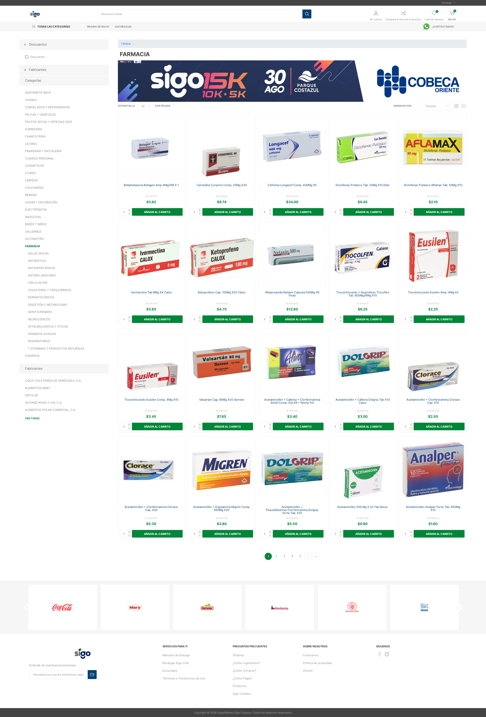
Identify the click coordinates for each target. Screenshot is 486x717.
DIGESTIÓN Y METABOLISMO (47, 304)
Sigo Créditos (242, 694)
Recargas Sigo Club (176, 663)
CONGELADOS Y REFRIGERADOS (47, 107)
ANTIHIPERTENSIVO (41, 268)
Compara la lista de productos (403, 19)
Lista (464, 106)
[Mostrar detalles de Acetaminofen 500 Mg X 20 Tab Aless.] (362, 469)
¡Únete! (308, 670)
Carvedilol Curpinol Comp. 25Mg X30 (222, 185)
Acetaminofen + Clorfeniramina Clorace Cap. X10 (433, 401)
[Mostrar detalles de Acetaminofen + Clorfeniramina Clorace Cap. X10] (433, 362)
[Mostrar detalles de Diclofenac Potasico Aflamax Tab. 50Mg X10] (433, 147)
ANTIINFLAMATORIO (42, 275)
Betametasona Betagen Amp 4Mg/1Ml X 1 (151, 185)
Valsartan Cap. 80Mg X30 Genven (221, 399)
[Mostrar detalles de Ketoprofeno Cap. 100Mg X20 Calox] (222, 255)
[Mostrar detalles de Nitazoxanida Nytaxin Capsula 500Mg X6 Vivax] (292, 255)
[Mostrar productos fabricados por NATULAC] (147, 607)
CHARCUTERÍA (35, 136)
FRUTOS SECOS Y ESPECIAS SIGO (48, 122)
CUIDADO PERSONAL (39, 158)
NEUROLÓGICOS (39, 319)
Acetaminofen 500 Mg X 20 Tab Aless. (362, 507)
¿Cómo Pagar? (242, 678)
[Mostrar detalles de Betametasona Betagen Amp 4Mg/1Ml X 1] (151, 147)
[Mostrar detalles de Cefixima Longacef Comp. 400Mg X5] (292, 147)
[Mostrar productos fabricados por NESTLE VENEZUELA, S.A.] (364, 607)
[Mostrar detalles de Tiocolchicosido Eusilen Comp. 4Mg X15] (151, 362)
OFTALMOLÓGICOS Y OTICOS (48, 326)
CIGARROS (32, 356)
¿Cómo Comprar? (244, 670)
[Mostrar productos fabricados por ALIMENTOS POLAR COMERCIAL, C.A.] (291, 607)
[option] (75, 607)
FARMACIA (32, 246)
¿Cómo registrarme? (246, 663)
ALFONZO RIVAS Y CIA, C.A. (43, 402)
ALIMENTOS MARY (37, 388)
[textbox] (199, 13)
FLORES (30, 173)
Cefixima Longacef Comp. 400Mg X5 (292, 185)
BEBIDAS (31, 195)
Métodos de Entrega (176, 655)
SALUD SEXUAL (38, 253)
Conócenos (310, 655)
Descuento (37, 57)
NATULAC (31, 395)
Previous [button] (27, 607)
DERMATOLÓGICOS (41, 297)
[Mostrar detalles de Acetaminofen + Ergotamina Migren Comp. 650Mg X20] (222, 469)
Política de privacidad (317, 663)
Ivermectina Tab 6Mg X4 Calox (151, 292)
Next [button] (458, 607)
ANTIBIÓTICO (37, 261)
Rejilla (456, 106)
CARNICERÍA (33, 129)
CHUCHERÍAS (34, 188)
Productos (240, 686)
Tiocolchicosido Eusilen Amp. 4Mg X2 (433, 292)
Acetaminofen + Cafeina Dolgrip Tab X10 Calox (362, 401)
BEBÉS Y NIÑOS (36, 224)
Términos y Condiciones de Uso (184, 678)
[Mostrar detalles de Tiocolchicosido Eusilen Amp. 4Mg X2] (433, 255)
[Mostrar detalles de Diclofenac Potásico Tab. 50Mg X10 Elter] (362, 147)
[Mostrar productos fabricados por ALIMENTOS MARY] (74, 607)
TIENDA (126, 43)
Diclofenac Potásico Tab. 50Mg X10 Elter (363, 185)
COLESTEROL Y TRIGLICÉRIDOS (49, 290)
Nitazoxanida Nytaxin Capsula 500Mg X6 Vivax (292, 294)
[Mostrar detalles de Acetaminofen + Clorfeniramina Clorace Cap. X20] (151, 469)
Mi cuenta (376, 19)
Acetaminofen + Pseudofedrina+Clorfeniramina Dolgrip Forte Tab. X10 (292, 510)
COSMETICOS (34, 165)
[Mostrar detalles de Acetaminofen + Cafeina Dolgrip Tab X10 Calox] (362, 362)
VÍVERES (31, 100)
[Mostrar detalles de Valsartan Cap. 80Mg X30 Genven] (222, 362)
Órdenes (238, 655)
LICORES (31, 144)
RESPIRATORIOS (39, 341)
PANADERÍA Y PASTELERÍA (43, 151)
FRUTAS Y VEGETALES (40, 114)
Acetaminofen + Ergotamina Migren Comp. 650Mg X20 (221, 508)
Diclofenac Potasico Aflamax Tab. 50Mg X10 (433, 185)
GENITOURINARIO (40, 312)
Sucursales (170, 670)
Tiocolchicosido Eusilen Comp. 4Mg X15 (151, 399)
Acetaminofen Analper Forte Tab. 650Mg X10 (433, 508)
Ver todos (32, 418)
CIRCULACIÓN (37, 282)
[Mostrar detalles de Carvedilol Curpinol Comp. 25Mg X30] (222, 147)
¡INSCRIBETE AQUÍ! (38, 92)
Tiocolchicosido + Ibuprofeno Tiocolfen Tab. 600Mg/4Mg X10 (362, 294)
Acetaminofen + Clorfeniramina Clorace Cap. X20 (151, 508)
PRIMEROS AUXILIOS (42, 334)
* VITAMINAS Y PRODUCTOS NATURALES (56, 348)
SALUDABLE (33, 231)
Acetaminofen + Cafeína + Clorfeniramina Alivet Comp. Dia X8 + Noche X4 (292, 401)
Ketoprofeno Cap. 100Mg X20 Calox (221, 292)
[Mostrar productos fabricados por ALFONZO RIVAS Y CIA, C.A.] (219, 607)
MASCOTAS (33, 217)
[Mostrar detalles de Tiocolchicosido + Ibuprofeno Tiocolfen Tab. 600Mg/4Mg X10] (362, 255)
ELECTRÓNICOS (36, 209)
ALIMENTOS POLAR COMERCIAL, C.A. (50, 410)
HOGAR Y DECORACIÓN (41, 202)
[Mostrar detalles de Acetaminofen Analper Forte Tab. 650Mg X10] (433, 469)
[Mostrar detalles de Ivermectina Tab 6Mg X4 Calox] (151, 255)
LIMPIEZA (31, 180)
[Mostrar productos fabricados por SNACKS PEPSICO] (436, 607)
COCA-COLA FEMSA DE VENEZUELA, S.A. (53, 380)
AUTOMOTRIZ (34, 239)
